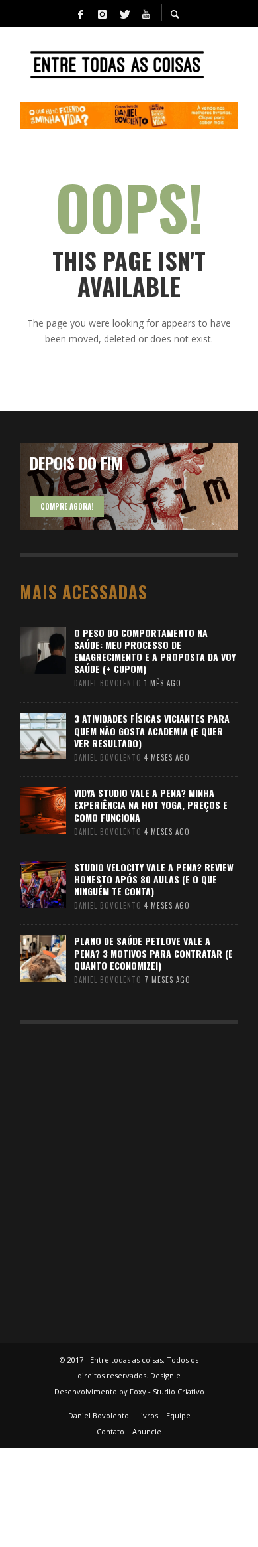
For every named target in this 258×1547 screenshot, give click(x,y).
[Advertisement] (129, 1177)
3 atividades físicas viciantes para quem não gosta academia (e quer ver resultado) (152, 730)
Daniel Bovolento (108, 683)
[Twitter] (124, 13)
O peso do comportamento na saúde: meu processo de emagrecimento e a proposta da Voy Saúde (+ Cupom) (155, 651)
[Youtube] (145, 13)
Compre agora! (66, 506)
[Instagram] (102, 13)
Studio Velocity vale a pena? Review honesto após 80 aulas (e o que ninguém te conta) (154, 879)
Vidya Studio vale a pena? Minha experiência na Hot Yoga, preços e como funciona (151, 805)
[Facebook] (80, 13)
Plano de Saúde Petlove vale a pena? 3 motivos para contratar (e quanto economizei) (153, 953)
